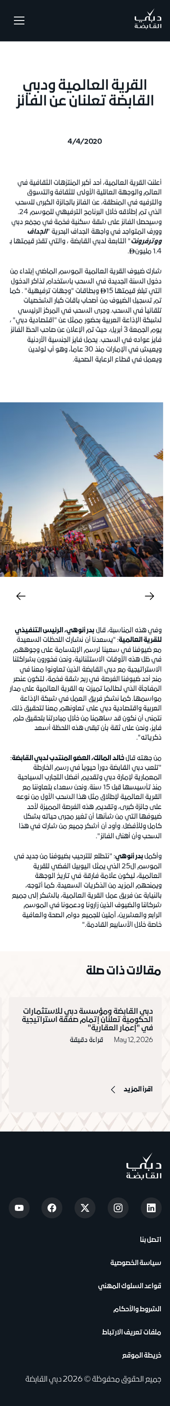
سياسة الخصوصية (135, 1263)
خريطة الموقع (141, 1355)
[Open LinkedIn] (151, 1207)
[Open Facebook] (51, 1207)
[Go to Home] (148, 20)
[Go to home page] (144, 1166)
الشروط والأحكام (136, 1309)
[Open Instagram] (118, 1207)
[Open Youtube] (19, 1207)
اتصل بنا (149, 1240)
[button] (17, 20)
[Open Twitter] (85, 1207)
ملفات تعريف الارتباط (131, 1332)
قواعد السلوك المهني (129, 1286)
